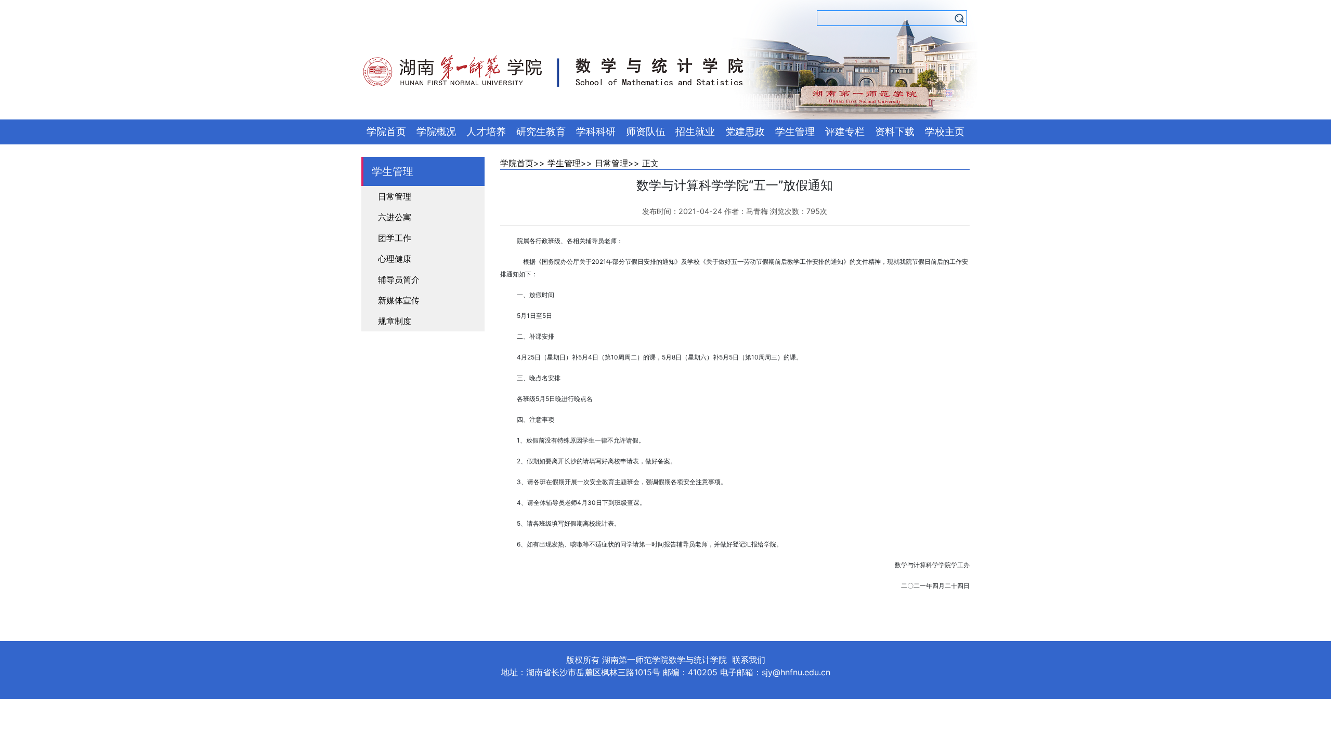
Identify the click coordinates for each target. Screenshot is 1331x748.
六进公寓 (394, 217)
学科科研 (596, 132)
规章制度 (394, 321)
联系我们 (748, 659)
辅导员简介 (399, 279)
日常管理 (394, 196)
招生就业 (695, 132)
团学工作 (394, 238)
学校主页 (944, 132)
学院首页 (386, 132)
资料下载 (895, 132)
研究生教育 (541, 132)
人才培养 (486, 132)
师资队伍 (646, 132)
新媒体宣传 (399, 300)
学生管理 (795, 132)
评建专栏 (845, 132)
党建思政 (745, 132)
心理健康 (394, 258)
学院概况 (436, 132)
